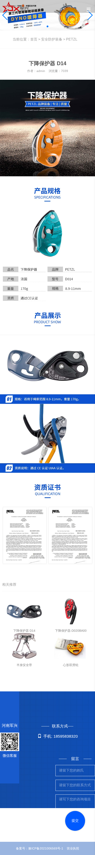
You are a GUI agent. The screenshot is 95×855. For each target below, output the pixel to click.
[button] (47, 26)
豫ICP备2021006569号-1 (45, 848)
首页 (33, 39)
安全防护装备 (51, 39)
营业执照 (73, 848)
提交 (75, 820)
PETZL (71, 39)
